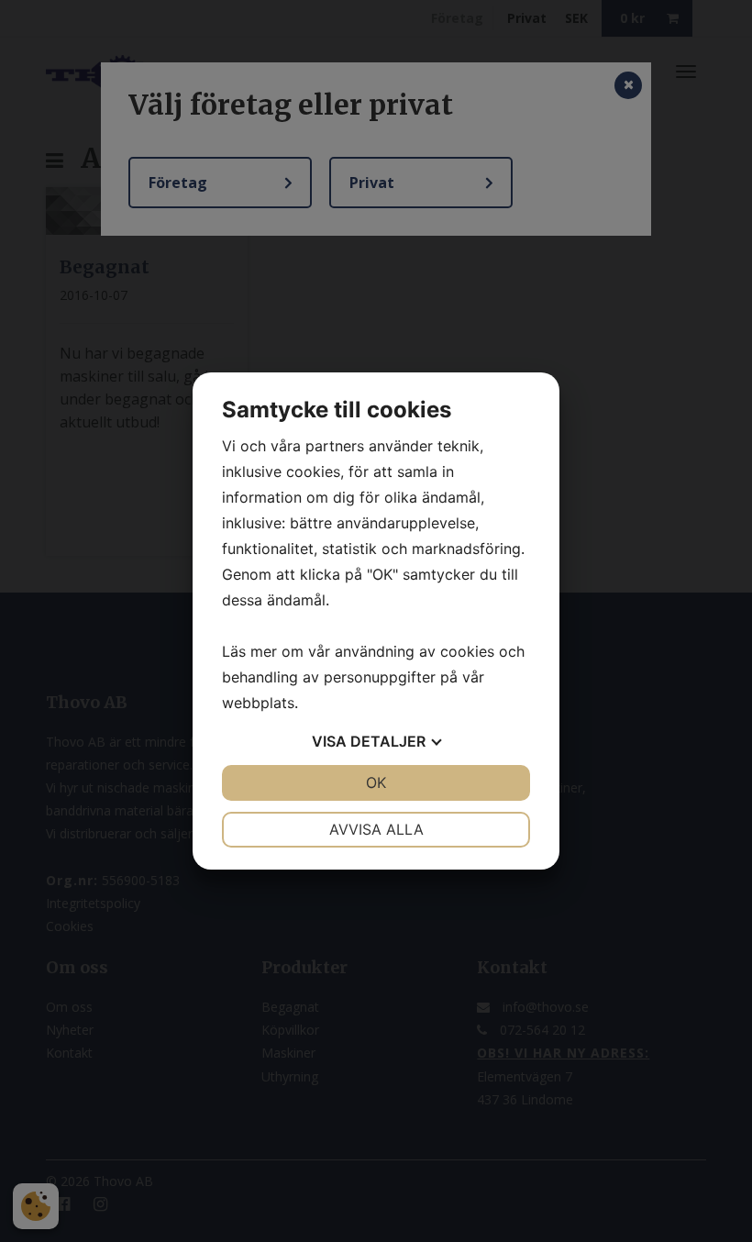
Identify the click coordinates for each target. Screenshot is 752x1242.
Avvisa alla (376, 829)
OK (376, 782)
